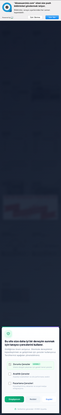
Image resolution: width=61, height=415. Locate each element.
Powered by (6, 17)
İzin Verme (35, 17)
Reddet (33, 399)
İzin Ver (52, 17)
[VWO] (14, 18)
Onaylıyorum (14, 399)
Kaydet (49, 399)
